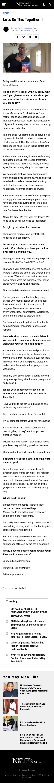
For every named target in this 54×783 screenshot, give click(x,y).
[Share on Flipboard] (29, 37)
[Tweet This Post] (23, 37)
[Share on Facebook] (17, 37)
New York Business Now (25, 28)
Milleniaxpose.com (13, 574)
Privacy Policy (27, 770)
